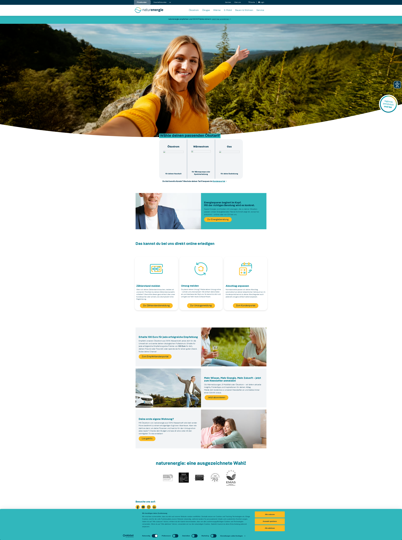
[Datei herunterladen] (168, 477)
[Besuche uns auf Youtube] (143, 507)
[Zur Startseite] (148, 10)
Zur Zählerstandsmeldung (156, 305)
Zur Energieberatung (218, 219)
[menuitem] (193, 10)
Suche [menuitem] (252, 2)
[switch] (175, 535)
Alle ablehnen (270, 528)
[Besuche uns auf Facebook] (138, 507)
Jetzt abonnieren (216, 397)
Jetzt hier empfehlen (220, 19)
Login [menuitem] (262, 2)
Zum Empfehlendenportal (155, 356)
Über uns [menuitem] (237, 2)
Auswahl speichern (270, 521)
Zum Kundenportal (245, 305)
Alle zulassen (270, 514)
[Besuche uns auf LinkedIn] (154, 507)
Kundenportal (219, 181)
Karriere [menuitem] (228, 2)
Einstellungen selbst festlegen (231, 536)
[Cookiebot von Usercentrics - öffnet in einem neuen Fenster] (128, 535)
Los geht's (147, 438)
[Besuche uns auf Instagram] (149, 507)
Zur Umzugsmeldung (201, 305)
